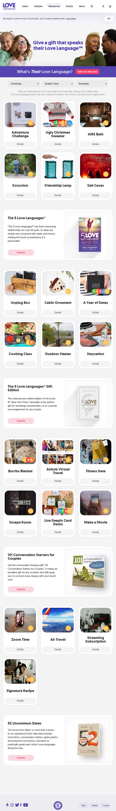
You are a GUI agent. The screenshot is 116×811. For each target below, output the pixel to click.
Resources (54, 6)
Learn (25, 6)
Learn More (71, 18)
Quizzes (38, 6)
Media (94, 805)
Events (69, 6)
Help (83, 805)
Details (20, 144)
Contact (106, 805)
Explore (21, 252)
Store (82, 6)
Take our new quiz (87, 71)
